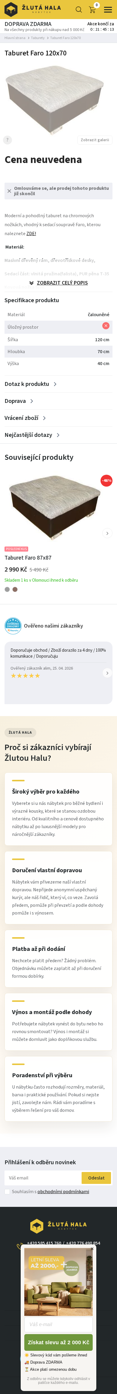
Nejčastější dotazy (28, 435)
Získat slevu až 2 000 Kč (58, 1342)
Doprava (15, 401)
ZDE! (31, 233)
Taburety (38, 38)
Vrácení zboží (21, 418)
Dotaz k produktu (26, 384)
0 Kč (97, 5)
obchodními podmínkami (63, 1191)
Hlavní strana (15, 38)
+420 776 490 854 (83, 1243)
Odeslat (96, 1178)
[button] (107, 533)
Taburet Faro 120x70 (65, 38)
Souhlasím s (50, 1191)
